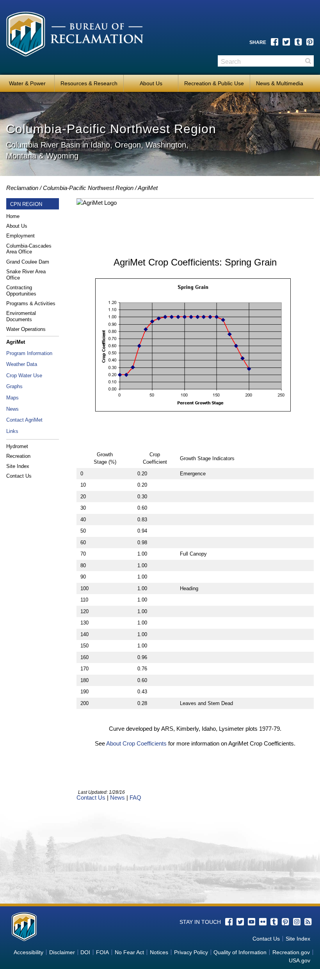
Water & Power (27, 83)
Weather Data (21, 364)
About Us (151, 83)
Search (308, 61)
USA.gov (299, 960)
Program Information (29, 353)
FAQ (135, 797)
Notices (159, 952)
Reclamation (22, 188)
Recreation (18, 456)
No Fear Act (129, 952)
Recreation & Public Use (214, 83)
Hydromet (17, 446)
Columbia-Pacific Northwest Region (88, 188)
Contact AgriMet (24, 420)
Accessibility (28, 952)
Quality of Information (240, 952)
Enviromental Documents (21, 316)
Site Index (17, 466)
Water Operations (26, 329)
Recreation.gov (291, 952)
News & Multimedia (279, 83)
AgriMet (148, 188)
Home (13, 216)
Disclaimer (62, 952)
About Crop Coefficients (136, 743)
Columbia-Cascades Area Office (29, 249)
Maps (12, 398)
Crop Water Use (24, 375)
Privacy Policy (191, 952)
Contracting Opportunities (21, 291)
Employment (20, 236)
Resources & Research (88, 83)
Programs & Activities (30, 303)
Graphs (14, 386)
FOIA (102, 952)
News (12, 409)
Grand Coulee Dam (27, 262)
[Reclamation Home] (77, 38)
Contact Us (19, 476)
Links (12, 431)
